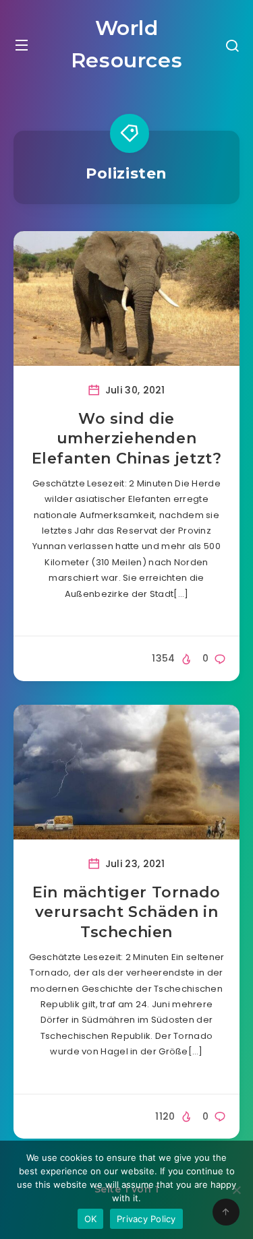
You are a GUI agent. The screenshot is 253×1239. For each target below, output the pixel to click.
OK (90, 1218)
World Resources (126, 44)
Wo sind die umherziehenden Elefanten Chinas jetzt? (127, 439)
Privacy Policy (146, 1218)
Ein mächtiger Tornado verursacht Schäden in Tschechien (126, 912)
